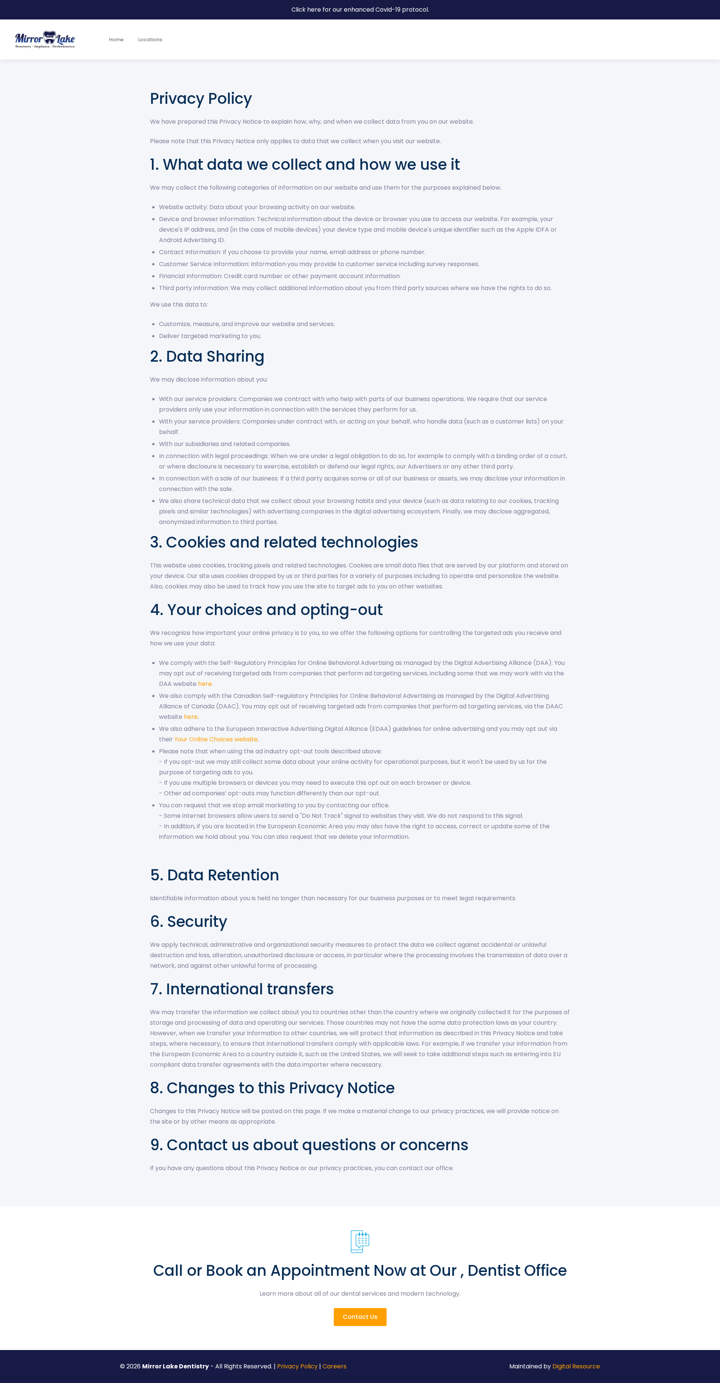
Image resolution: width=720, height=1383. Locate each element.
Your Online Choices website (216, 739)
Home (116, 39)
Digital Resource (576, 1366)
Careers (334, 1366)
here (205, 684)
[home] (45, 39)
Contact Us (360, 1317)
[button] (150, 39)
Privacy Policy (297, 1366)
